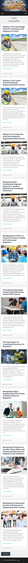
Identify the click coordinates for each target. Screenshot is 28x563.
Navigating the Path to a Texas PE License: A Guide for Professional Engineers (14, 239)
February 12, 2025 (8, 228)
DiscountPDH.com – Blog (12, 560)
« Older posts (6, 554)
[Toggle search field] (26, 13)
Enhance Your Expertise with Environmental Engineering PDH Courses (14, 136)
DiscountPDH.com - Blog (14, 4)
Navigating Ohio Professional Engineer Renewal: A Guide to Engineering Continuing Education (13, 186)
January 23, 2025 (8, 384)
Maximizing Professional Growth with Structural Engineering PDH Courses (14, 505)
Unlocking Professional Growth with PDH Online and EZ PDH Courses (13, 292)
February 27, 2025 (8, 73)
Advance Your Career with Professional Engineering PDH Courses (14, 82)
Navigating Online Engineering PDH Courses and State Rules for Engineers (14, 394)
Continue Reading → (8, 68)
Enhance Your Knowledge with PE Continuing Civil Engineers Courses (14, 29)
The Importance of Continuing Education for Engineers (13, 344)
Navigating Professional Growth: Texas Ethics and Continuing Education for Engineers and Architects (13, 450)
